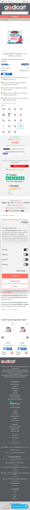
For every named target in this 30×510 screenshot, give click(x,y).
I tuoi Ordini (15, 414)
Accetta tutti (15, 276)
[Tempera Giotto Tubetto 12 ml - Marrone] (15, 114)
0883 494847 (12, 447)
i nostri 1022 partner (11, 230)
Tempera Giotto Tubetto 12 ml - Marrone (6, 353)
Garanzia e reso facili (16, 205)
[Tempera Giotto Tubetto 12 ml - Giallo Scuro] (9, 114)
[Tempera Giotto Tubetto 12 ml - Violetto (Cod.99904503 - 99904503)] (22, 332)
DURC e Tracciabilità (15, 397)
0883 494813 (15, 485)
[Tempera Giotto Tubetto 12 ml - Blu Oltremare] (15, 109)
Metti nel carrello (20, 166)
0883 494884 (15, 481)
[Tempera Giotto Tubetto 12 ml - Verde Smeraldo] (9, 131)
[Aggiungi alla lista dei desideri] (13, 324)
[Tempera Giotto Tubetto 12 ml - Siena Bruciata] (9, 126)
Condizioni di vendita (15, 427)
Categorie (15, 16)
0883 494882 (15, 477)
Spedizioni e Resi (15, 429)
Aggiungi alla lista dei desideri (16, 169)
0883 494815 (15, 471)
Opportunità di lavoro (15, 395)
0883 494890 (26, 447)
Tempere (5, 19)
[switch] (26, 254)
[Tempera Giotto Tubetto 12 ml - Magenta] (9, 120)
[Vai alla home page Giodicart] (15, 8)
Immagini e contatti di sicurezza (9, 309)
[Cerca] (26, 13)
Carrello (26, 1)
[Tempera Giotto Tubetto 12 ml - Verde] (20, 126)
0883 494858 (8, 452)
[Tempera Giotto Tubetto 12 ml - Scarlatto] (15, 120)
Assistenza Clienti (15, 384)
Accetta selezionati (15, 281)
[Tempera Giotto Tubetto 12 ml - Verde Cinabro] (3, 131)
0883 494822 (15, 499)
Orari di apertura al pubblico (18, 452)
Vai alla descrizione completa (8, 103)
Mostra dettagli (21, 270)
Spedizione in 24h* (16, 139)
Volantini (15, 393)
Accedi (7, 1)
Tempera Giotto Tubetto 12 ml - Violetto (20, 353)
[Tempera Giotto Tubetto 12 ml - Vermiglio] (20, 120)
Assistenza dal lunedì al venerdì (16, 208)
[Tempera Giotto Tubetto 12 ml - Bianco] (3, 109)
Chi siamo (15, 386)
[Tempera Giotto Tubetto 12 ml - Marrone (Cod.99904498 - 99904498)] (8, 332)
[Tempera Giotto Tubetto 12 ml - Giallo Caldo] (20, 109)
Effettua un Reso (15, 416)
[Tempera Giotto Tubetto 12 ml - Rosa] (3, 126)
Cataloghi (15, 391)
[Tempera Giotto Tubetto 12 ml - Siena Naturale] (15, 126)
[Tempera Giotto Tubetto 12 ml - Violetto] (15, 131)
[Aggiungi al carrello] (12, 353)
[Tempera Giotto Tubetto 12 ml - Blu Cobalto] (9, 109)
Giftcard (15, 418)
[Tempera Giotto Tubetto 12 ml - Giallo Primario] (3, 114)
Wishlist (15, 412)
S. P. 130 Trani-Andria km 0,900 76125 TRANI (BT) (15, 442)
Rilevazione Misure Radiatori (15, 399)
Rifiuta (15, 286)
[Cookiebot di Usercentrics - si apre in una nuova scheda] (21, 222)
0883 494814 (15, 465)
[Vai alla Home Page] (1, 20)
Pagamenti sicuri (15, 431)
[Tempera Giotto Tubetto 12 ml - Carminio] (3, 120)
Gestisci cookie (15, 420)
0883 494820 (15, 494)
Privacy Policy (15, 389)
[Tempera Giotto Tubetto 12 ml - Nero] (20, 114)
